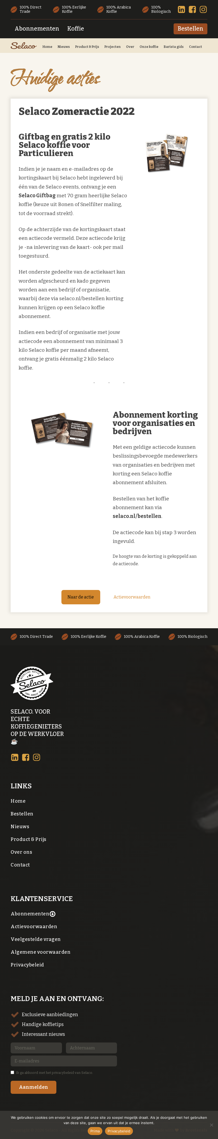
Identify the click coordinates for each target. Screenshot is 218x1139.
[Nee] (211, 1125)
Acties (159, 8)
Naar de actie (81, 597)
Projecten (112, 47)
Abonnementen (71, 8)
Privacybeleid (27, 965)
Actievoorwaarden (132, 597)
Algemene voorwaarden (40, 952)
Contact (195, 47)
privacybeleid (63, 1073)
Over (130, 47)
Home (47, 47)
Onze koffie (149, 47)
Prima (95, 1131)
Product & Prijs (87, 47)
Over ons (21, 852)
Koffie (103, 8)
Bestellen (190, 28)
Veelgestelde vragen (36, 939)
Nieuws (64, 47)
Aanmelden (33, 1087)
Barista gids (174, 47)
